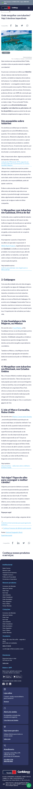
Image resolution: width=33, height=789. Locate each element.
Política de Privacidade (9, 577)
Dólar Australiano (7, 599)
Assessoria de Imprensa (10, 572)
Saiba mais (5, 663)
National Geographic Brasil (14, 532)
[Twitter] (22, 25)
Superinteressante (6, 535)
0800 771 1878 (7, 646)
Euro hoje (5, 593)
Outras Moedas (7, 606)
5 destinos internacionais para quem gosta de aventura (16, 524)
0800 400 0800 (8, 761)
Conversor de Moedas (9, 586)
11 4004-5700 (15, 1)
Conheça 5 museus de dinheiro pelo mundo (17, 528)
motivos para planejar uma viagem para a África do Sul (14, 269)
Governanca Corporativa (10, 579)
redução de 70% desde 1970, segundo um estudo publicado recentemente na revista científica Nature (15, 163)
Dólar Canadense (8, 597)
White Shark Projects (8, 246)
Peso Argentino (7, 601)
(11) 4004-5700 (8, 759)
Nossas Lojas (6, 570)
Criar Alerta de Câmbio (11, 720)
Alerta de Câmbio (8, 588)
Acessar (6, 701)
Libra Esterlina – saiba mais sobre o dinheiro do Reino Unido (15, 466)
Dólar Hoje (6, 590)
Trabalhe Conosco (8, 575)
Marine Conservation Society (22, 416)
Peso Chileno (6, 603)
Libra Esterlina (7, 595)
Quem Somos (6, 568)
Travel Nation (17, 328)
